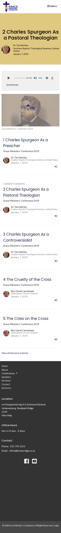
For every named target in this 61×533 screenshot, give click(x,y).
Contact (6, 384)
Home (5, 366)
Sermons (6, 380)
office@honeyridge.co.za (22, 450)
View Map (7, 415)
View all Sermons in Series (15, 353)
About (5, 369)
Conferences (8, 373)
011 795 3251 (17, 446)
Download (12, 84)
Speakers (6, 376)
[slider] (18, 78)
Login (56, 525)
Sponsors (6, 387)
